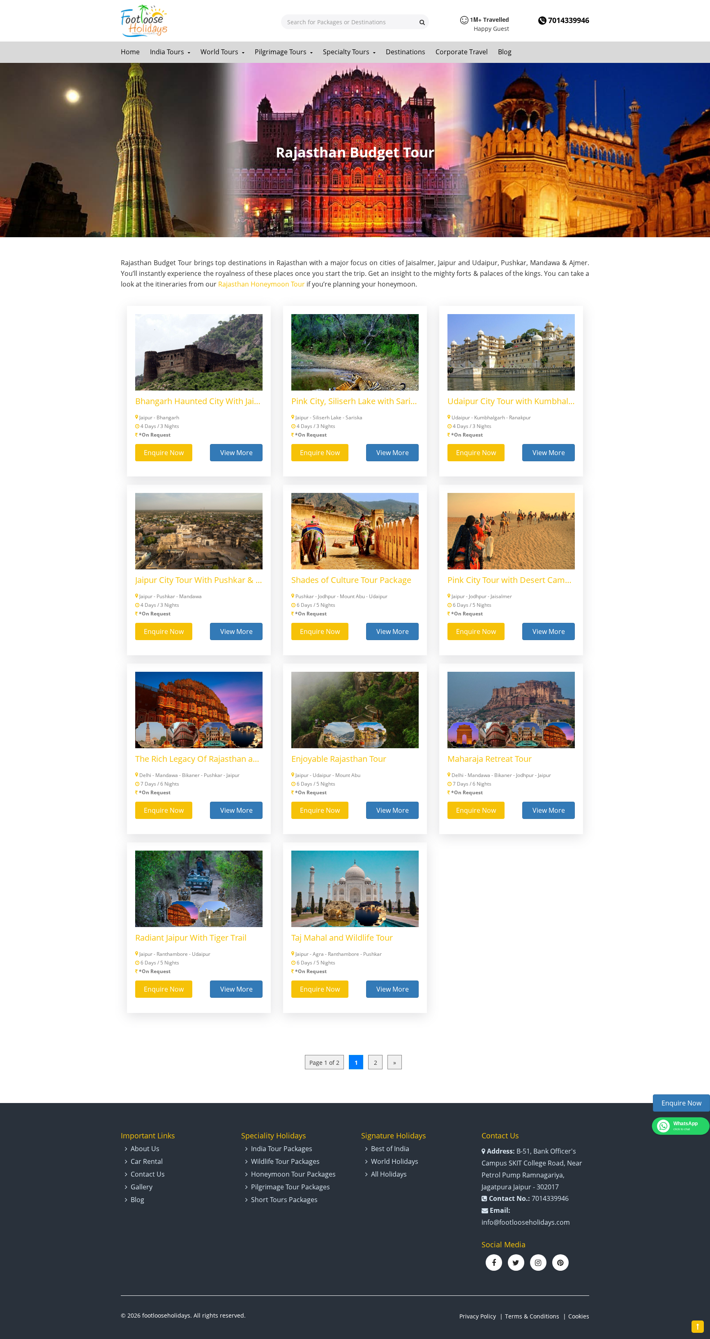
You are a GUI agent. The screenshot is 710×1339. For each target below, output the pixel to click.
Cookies (578, 1316)
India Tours (168, 51)
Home (130, 51)
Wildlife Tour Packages (285, 1161)
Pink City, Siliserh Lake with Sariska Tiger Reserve (355, 401)
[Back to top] (698, 1326)
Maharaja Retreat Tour (489, 758)
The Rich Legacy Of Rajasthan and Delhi (199, 758)
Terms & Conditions (532, 1316)
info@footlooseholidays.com (526, 1222)
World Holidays (394, 1161)
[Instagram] (538, 1262)
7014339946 (568, 20)
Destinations (405, 51)
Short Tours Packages (284, 1199)
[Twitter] (516, 1262)
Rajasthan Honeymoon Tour (261, 284)
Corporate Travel (462, 51)
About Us (145, 1148)
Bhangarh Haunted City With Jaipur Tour (199, 401)
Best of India (390, 1148)
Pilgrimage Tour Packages (290, 1187)
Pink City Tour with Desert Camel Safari (511, 579)
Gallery (141, 1187)
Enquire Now (164, 452)
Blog (505, 51)
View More (236, 452)
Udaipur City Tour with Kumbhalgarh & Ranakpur (511, 401)
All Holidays (389, 1174)
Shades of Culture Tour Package (351, 579)
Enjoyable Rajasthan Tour (338, 758)
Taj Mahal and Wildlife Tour (342, 937)
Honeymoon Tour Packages (293, 1174)
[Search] (422, 22)
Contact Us (148, 1174)
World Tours (220, 51)
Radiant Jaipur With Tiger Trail (191, 937)
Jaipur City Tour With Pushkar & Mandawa (199, 579)
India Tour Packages (281, 1148)
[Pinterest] (560, 1262)
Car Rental (147, 1161)
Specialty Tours (347, 51)
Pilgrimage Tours (281, 51)
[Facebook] (494, 1262)
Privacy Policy (477, 1316)
